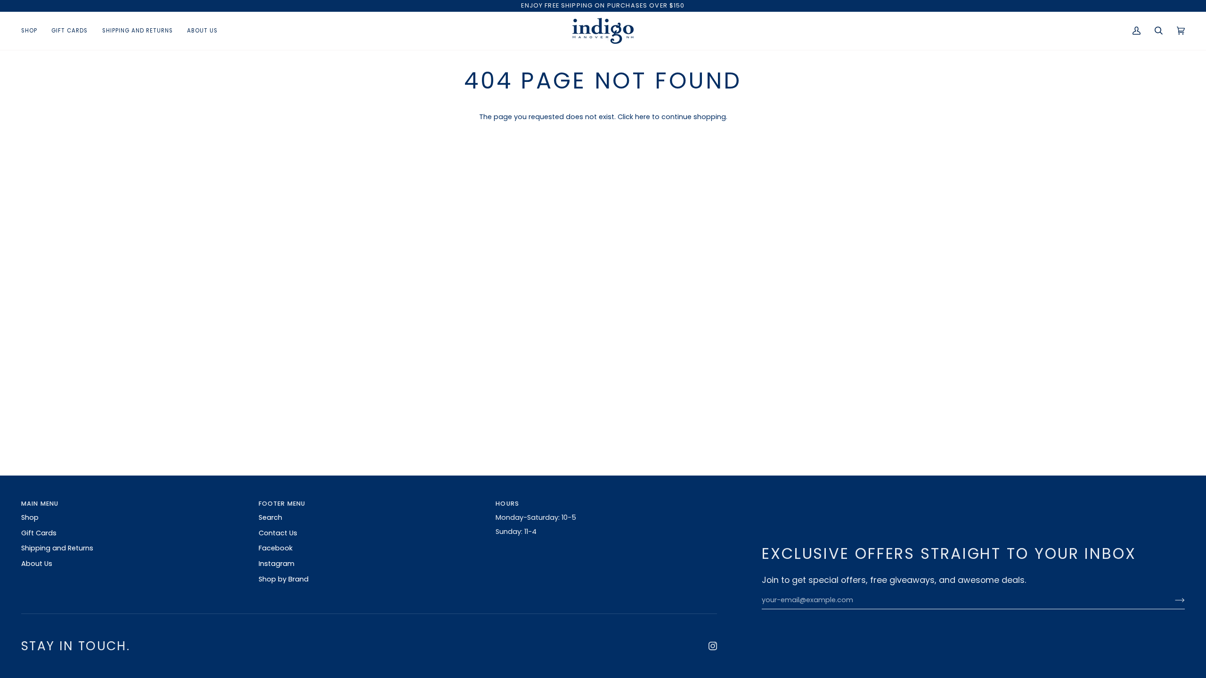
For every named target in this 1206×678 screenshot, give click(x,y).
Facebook (276, 548)
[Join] (1172, 600)
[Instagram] (713, 646)
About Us (36, 563)
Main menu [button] (39, 504)
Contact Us (278, 533)
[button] (32, 31)
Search (270, 517)
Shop (30, 517)
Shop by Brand (284, 579)
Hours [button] (507, 504)
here (642, 116)
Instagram (276, 563)
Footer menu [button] (282, 504)
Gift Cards (39, 533)
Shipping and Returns (57, 548)
